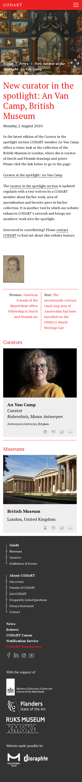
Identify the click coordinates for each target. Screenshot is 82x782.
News (23, 63)
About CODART (22, 575)
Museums (15, 551)
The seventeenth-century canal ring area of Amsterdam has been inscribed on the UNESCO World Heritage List (60, 311)
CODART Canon (19, 635)
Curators (15, 557)
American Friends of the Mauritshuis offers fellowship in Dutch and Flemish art (23, 305)
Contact (14, 612)
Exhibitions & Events (23, 563)
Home (8, 63)
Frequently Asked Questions (28, 600)
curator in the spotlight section (34, 186)
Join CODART (18, 594)
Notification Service (22, 641)
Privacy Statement (21, 606)
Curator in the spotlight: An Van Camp (32, 175)
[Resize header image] (75, 63)
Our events (16, 582)
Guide (14, 545)
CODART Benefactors (23, 646)
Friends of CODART (22, 588)
